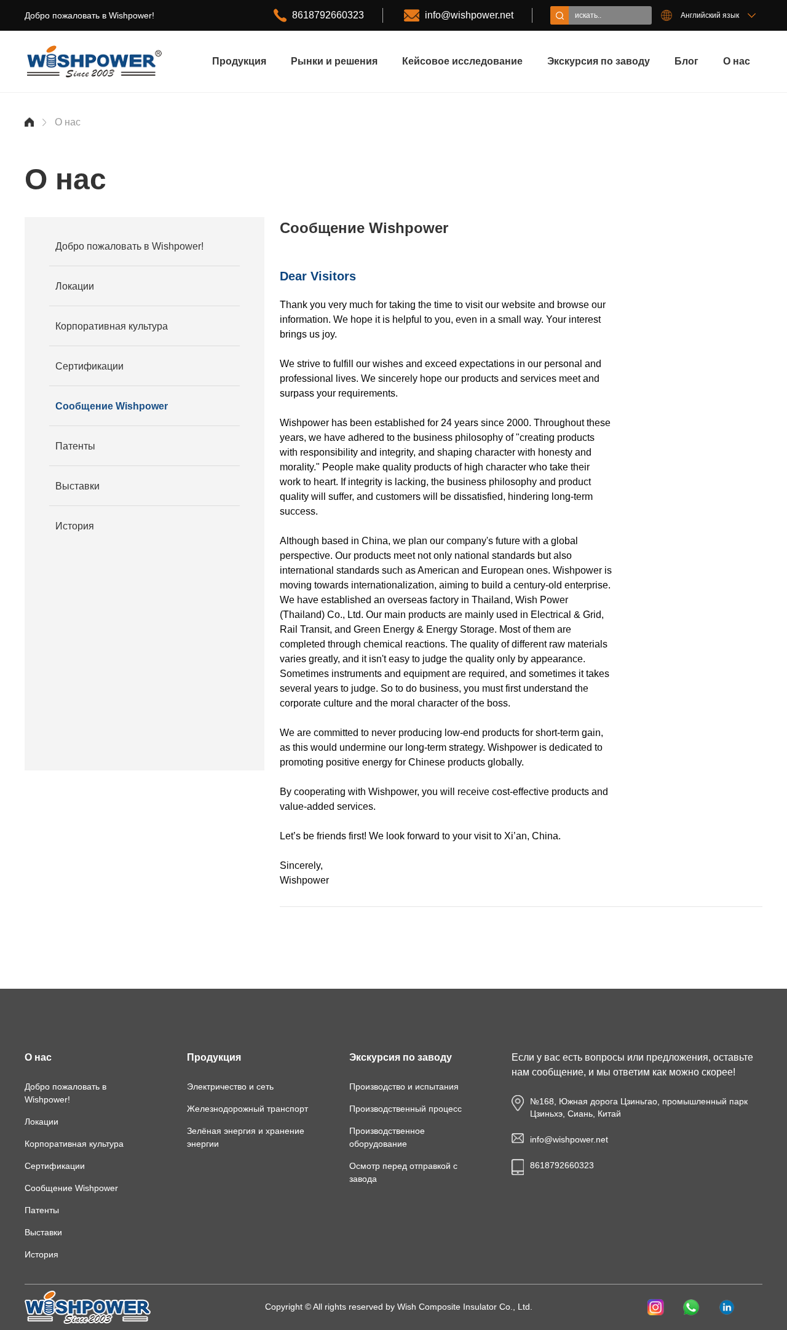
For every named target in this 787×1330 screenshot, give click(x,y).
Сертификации (89, 366)
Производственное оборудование (387, 1137)
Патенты (75, 446)
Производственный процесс (405, 1109)
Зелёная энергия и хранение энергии (245, 1137)
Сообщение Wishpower (111, 406)
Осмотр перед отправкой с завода (403, 1172)
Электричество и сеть (230, 1086)
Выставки (77, 486)
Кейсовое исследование (462, 61)
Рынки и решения (334, 61)
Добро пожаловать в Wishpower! (129, 246)
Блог (686, 61)
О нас (736, 61)
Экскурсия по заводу (598, 61)
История (74, 526)
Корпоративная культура (111, 326)
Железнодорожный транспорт (247, 1109)
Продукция (239, 61)
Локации (74, 286)
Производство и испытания (404, 1086)
